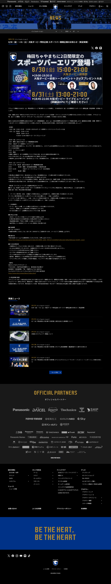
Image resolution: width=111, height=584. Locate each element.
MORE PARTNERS (55, 458)
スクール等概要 (86, 503)
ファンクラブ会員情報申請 (66, 487)
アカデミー (92, 6)
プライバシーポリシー (64, 508)
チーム (35, 472)
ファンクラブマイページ (65, 478)
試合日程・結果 (13, 472)
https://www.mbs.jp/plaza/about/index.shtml (22, 273)
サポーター (37, 481)
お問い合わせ (12, 508)
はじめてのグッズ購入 (88, 481)
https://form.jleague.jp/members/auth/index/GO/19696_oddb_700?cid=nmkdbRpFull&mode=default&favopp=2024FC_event (46, 240)
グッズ (80, 6)
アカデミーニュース (88, 495)
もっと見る (55, 372)
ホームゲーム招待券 (64, 484)
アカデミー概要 (86, 500)
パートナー (37, 484)
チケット (11, 475)
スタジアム (12, 481)
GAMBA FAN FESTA (63, 493)
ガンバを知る (43, 6)
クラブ (35, 475)
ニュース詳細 (13, 489)
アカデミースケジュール (89, 498)
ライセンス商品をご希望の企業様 (92, 484)
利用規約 (84, 508)
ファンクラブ (68, 6)
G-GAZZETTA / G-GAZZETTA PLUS (68, 490)
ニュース (30, 6)
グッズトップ (86, 472)
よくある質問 (36, 508)
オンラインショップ (88, 475)
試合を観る (18, 6)
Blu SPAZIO (85, 478)
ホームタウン (37, 478)
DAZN (11, 478)
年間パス (60, 475)
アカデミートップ (87, 492)
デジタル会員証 (62, 481)
